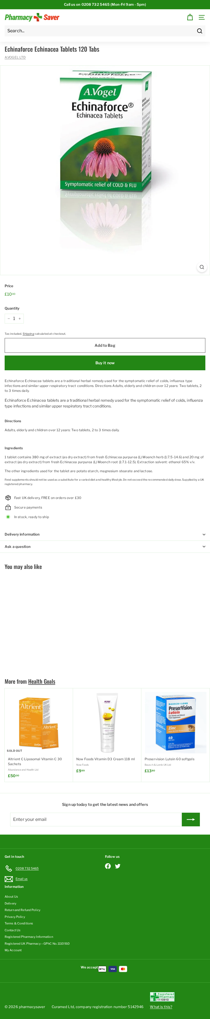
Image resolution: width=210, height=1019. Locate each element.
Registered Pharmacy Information (29, 937)
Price (9, 286)
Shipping (28, 334)
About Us (11, 896)
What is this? (161, 1007)
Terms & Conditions (19, 923)
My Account (13, 950)
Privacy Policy (15, 917)
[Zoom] (202, 267)
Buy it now (105, 362)
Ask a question (18, 546)
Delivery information (22, 534)
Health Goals (41, 681)
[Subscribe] (191, 819)
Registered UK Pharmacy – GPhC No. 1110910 (37, 943)
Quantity (12, 308)
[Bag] (189, 17)
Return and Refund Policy (22, 910)
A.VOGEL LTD (15, 57)
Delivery (10, 903)
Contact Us (13, 930)
